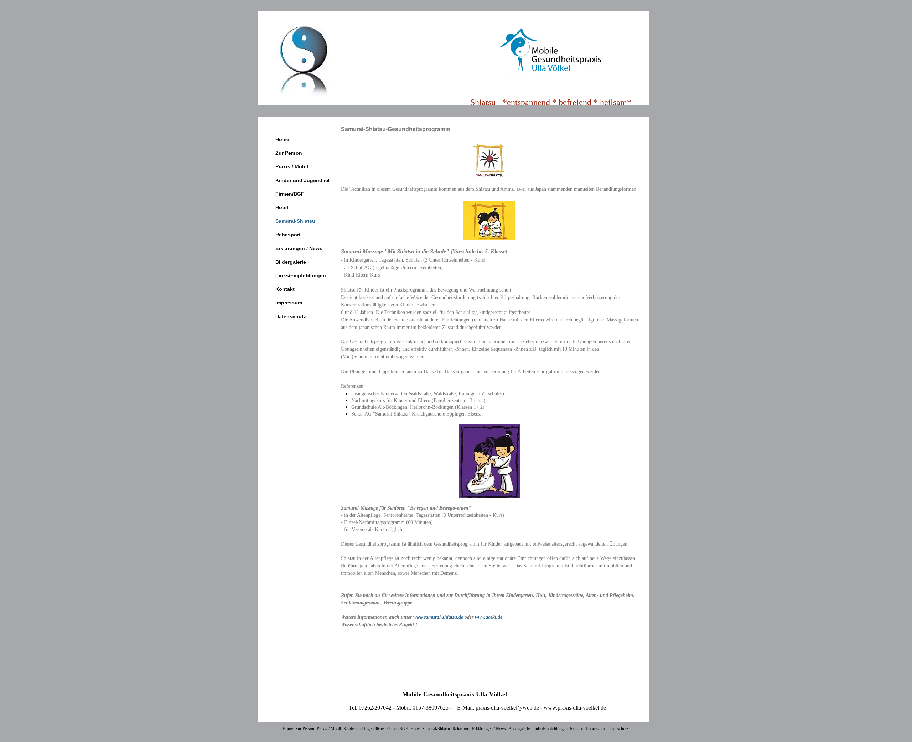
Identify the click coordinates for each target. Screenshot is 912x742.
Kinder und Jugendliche (304, 180)
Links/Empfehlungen (300, 275)
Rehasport (288, 234)
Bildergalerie (290, 262)
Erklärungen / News (298, 248)
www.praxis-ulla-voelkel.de (575, 708)
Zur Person (288, 153)
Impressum (288, 302)
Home (282, 139)
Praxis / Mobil (291, 166)
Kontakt (285, 289)
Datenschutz (290, 316)
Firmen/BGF (289, 194)
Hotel (281, 207)
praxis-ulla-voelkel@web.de (507, 708)
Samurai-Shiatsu (295, 221)
